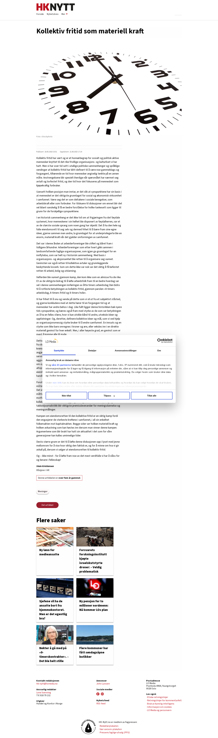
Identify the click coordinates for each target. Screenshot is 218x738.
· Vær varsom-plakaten (110, 729)
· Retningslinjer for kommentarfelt (164, 700)
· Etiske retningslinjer (157, 697)
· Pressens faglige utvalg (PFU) (114, 732)
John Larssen (103, 683)
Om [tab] (159, 350)
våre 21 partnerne (61, 365)
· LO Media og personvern (158, 710)
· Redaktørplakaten (108, 726)
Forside (40, 14)
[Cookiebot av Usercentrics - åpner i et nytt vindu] (159, 341)
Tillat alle (151, 395)
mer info (57, 382)
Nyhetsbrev (52, 14)
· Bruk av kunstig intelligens (160, 703)
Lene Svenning (43, 692)
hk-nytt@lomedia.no (47, 683)
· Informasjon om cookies (159, 707)
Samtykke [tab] (59, 350)
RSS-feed (100, 703)
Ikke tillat (66, 395)
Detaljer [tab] (92, 350)
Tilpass (107, 395)
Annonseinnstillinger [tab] (126, 350)
